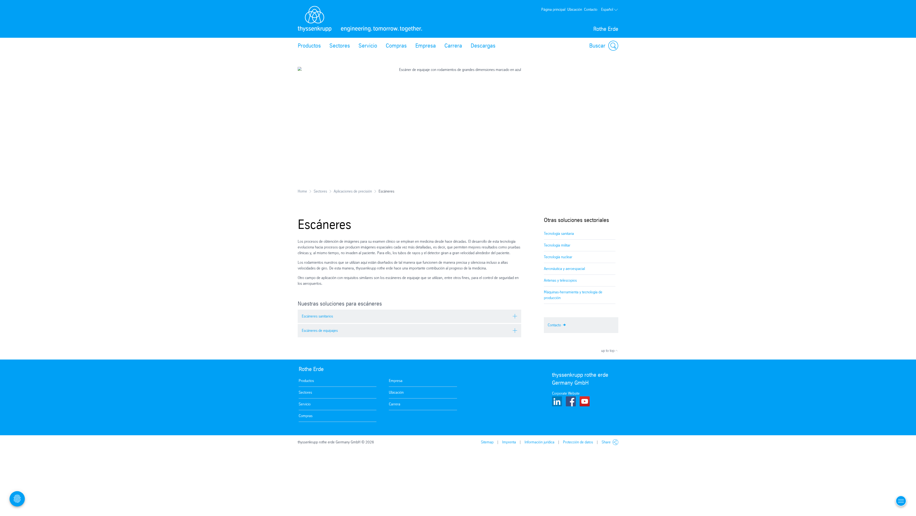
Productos (309, 45)
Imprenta (509, 442)
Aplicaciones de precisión (353, 191)
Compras (396, 45)
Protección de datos (578, 442)
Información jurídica (539, 442)
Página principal (553, 9)
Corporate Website (566, 393)
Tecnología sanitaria (559, 233)
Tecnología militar (557, 245)
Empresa (425, 45)
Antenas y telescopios (560, 280)
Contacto (590, 9)
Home (302, 191)
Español (607, 9)
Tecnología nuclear (558, 257)
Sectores (339, 45)
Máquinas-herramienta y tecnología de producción (573, 295)
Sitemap (487, 442)
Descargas (483, 45)
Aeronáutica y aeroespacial (564, 268)
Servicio (368, 45)
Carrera (453, 45)
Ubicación (574, 9)
